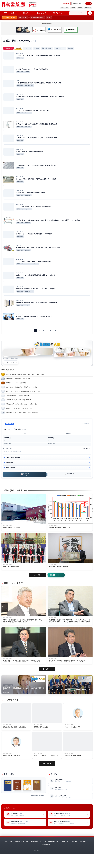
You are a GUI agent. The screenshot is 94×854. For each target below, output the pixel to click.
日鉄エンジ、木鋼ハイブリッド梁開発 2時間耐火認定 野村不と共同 (36, 124)
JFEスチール (27, 48)
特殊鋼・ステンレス (60, 48)
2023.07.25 (19, 245)
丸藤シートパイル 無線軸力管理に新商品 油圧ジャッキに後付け (35, 275)
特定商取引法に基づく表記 (21, 841)
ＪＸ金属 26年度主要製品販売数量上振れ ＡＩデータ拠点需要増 (25, 374)
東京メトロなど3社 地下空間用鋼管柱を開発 (29, 151)
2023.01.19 (19, 286)
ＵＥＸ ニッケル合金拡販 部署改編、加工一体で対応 (32, 110)
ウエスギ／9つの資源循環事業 (11, 566)
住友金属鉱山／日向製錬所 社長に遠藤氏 (18, 378)
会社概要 (74, 841)
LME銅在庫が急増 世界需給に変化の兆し (18, 395)
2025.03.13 (19, 80)
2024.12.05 (19, 108)
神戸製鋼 (70, 48)
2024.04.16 (19, 190)
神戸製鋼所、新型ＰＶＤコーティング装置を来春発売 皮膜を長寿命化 (36, 302)
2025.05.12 (19, 67)
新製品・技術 (20, 58)
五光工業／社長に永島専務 (41, 727)
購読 (63, 7)
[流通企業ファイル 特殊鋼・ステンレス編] (27, 785)
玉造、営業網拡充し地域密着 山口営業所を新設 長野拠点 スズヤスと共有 (38, 83)
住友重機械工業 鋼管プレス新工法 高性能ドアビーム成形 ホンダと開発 (38, 247)
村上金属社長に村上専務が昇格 (11, 755)
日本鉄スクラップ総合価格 (13, 457)
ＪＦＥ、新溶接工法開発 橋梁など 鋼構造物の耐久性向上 (33, 261)
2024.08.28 (19, 149)
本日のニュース (8, 48)
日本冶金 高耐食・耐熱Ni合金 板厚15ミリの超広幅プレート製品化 (36, 179)
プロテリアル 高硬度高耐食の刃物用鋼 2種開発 (30, 192)
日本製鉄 (36, 48)
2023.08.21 (19, 231)
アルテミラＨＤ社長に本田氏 (72, 727)
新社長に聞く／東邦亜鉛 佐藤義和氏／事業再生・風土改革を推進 (67, 661)
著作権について (66, 841)
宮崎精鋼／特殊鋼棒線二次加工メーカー (60, 527)
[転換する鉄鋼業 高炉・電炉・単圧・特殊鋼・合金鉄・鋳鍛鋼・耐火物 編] (17, 785)
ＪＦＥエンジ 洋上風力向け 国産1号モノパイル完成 (21, 387)
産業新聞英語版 (46, 844)
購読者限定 (18, 48)
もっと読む (37, 575)
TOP (5, 13)
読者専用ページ (77, 3)
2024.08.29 (19, 135)
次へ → (56, 330)
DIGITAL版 (66, 3)
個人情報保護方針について (52, 841)
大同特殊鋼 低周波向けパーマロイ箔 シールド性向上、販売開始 (35, 288)
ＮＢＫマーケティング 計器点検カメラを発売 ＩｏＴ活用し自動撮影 (36, 137)
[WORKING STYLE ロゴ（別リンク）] (38, 679)
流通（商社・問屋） (47, 48)
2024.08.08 (19, 163)
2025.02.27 (19, 94)
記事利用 (73, 7)
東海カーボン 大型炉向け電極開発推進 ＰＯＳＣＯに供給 (23, 391)
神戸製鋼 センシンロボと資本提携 (16, 383)
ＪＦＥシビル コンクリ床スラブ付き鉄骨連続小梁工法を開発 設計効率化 (38, 55)
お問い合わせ (88, 7)
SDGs (48, 17)
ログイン (89, 3)
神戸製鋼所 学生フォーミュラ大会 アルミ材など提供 (22, 412)
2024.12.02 (19, 122)
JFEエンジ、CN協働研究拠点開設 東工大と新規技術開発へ (33, 316)
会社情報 (80, 7)
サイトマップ (8, 841)
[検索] (90, 13)
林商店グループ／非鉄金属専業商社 (59, 566)
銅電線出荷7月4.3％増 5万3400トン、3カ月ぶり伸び (21, 404)
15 (50, 330)
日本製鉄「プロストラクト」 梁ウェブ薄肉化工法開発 (32, 69)
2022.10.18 (19, 300)
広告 (67, 7)
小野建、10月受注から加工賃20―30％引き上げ (19, 408)
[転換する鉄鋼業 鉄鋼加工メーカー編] (37, 785)
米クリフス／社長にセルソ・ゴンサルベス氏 (46, 755)
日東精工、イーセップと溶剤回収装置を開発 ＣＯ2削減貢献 (34, 234)
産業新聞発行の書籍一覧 (37, 795)
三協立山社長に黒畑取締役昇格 (73, 755)
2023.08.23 (19, 218)
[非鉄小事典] (7, 785)
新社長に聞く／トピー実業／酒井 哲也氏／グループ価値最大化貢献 (21, 661)
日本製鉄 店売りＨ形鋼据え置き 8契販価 (18, 400)
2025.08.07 (19, 53)
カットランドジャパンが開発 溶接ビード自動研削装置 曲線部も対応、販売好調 (40, 96)
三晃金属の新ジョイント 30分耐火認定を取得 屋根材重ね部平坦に (36, 165)
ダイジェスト (28, 112)
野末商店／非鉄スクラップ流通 (11, 527)
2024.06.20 (19, 176)
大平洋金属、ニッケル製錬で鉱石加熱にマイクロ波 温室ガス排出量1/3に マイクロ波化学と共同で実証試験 (48, 220)
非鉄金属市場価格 (10, 467)
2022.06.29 (19, 314)
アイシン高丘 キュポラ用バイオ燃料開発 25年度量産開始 (33, 206)
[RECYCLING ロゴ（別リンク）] (85, 679)
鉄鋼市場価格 (9, 462)
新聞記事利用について (36, 841)
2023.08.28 (19, 204)
